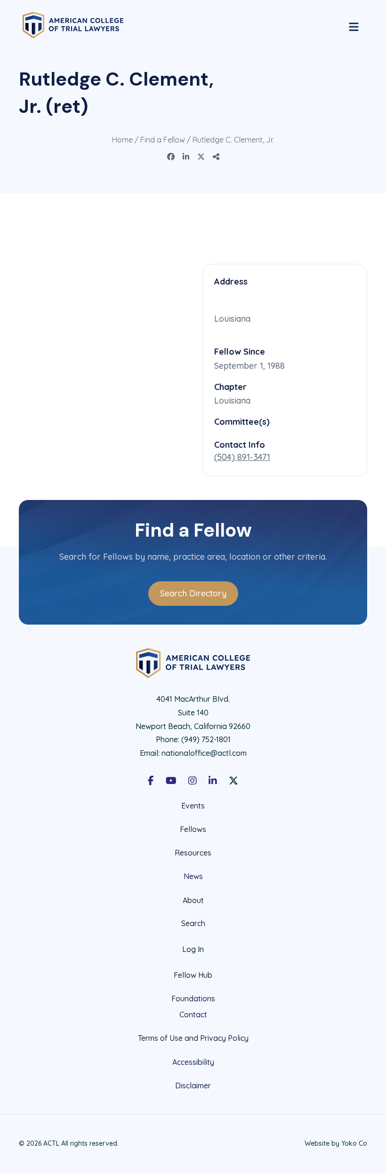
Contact (193, 1014)
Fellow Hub (193, 975)
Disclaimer (193, 1085)
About (193, 900)
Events (193, 805)
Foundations (193, 998)
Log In (193, 949)
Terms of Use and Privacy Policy (193, 1038)
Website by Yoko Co (336, 1143)
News (193, 876)
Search (193, 923)
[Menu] (353, 25)
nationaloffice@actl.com (204, 753)
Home (122, 139)
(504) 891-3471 (242, 457)
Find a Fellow (162, 139)
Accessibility (193, 1062)
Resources (193, 852)
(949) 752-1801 (206, 739)
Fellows (193, 829)
